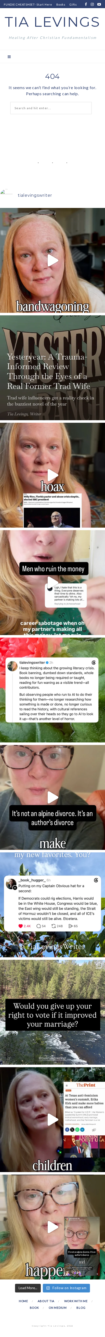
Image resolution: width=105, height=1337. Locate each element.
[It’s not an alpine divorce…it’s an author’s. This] (52, 797)
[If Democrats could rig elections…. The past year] (52, 904)
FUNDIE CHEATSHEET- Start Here (28, 4)
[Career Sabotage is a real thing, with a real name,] (52, 1227)
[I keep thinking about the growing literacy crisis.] (52, 690)
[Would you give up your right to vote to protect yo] (52, 1012)
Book (34, 1307)
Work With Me (76, 1301)
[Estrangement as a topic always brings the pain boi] (52, 260)
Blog (80, 1307)
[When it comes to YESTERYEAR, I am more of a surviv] (52, 367)
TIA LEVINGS (52, 21)
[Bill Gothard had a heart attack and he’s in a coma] (52, 1119)
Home (23, 1301)
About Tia (46, 1301)
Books (60, 4)
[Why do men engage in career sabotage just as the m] (52, 582)
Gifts (73, 4)
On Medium (58, 1307)
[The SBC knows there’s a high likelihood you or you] (52, 475)
